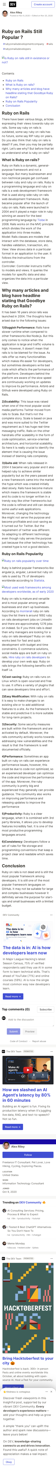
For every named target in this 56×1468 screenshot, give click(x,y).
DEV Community (30, 1202)
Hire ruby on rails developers (27, 657)
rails (50, 43)
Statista (39, 580)
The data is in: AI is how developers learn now (27, 950)
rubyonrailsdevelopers (17, 48)
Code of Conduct (18, 1041)
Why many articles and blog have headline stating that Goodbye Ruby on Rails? (29, 93)
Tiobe (41, 220)
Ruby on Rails (14, 80)
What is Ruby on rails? (20, 84)
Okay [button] (9, 1461)
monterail (26, 611)
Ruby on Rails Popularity (21, 101)
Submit (13, 1031)
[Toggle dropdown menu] (51, 914)
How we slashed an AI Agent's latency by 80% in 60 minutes (26, 1095)
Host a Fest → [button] (13, 1387)
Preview (30, 1031)
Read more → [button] (13, 996)
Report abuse (39, 1041)
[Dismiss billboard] (51, 1391)
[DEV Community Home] (12, 4)
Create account (43, 4)
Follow (28, 1154)
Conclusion (13, 105)
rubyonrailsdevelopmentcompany (23, 43)
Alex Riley (16, 12)
